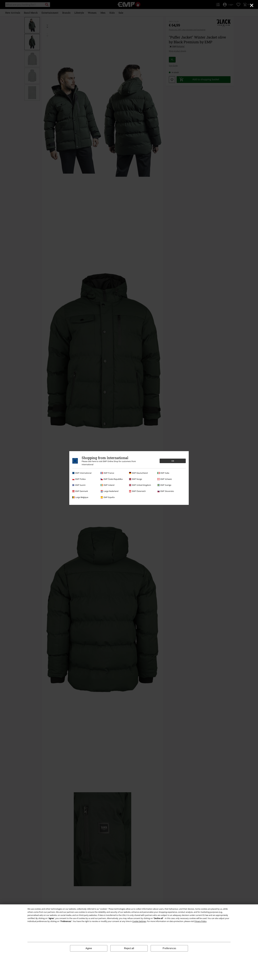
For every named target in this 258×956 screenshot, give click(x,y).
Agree (89, 948)
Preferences (169, 948)
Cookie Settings (139, 921)
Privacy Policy (200, 921)
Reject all (129, 948)
